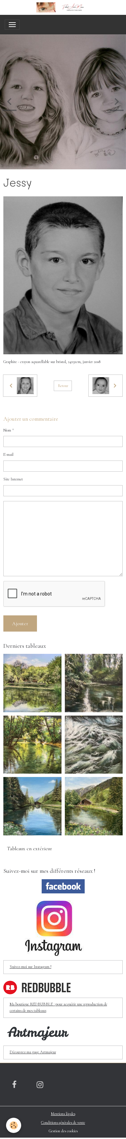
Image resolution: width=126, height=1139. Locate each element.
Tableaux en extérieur (29, 848)
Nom (7, 430)
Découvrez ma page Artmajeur (33, 1052)
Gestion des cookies (63, 1131)
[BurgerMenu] (12, 25)
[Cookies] (13, 1125)
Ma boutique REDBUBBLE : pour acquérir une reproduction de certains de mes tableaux (58, 1007)
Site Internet (13, 479)
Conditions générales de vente (63, 1122)
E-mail (8, 454)
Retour (63, 385)
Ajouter (20, 623)
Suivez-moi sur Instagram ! (30, 966)
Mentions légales (63, 1113)
